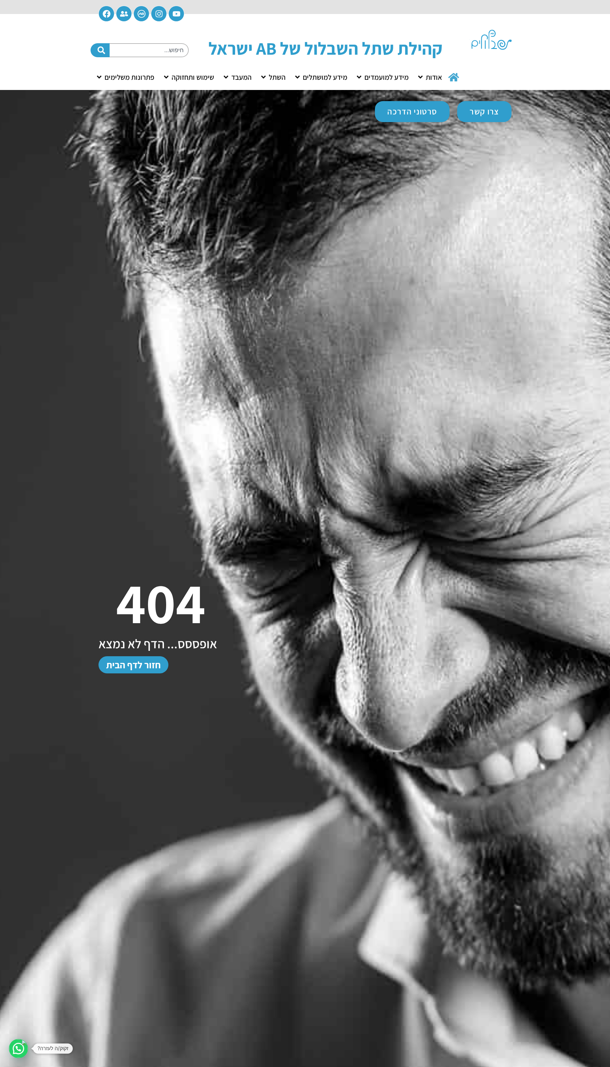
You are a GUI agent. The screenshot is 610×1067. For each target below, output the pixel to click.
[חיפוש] (100, 50)
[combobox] (149, 50)
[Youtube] (176, 14)
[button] (18, 1048)
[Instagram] (159, 14)
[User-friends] (124, 14)
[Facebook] (106, 14)
